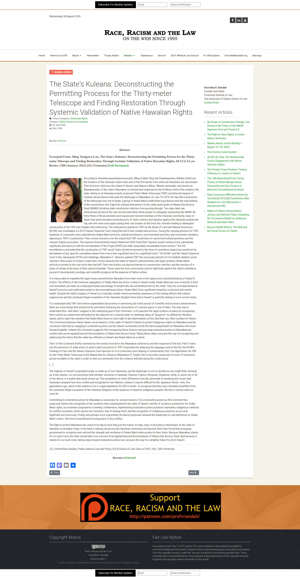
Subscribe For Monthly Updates (115, 4)
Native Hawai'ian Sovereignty (74, 122)
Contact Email (211, 102)
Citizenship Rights (79, 118)
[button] (77, 55)
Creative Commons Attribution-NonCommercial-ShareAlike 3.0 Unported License (98, 562)
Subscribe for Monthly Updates (115, 573)
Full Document (118, 165)
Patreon (61, 141)
